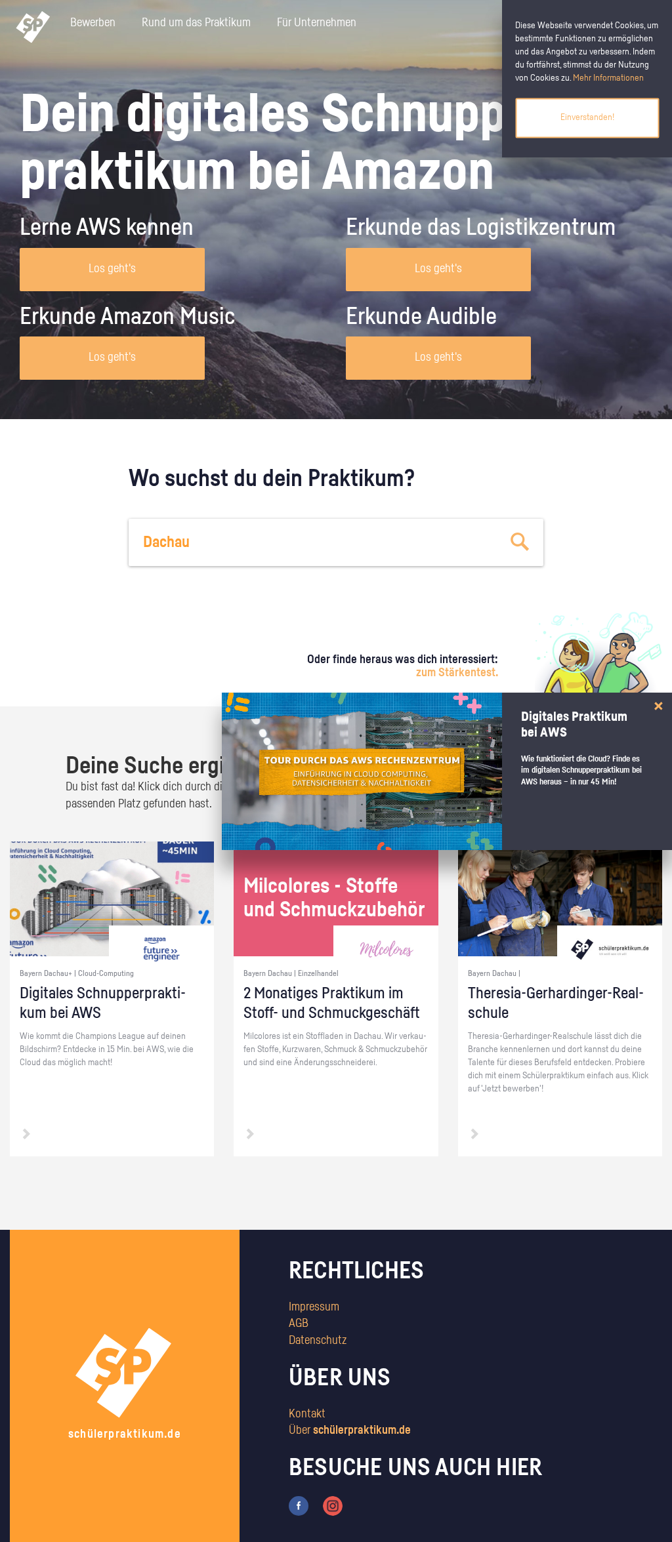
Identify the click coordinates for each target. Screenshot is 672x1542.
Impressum (314, 1307)
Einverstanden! (587, 117)
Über (350, 1430)
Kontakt (307, 1414)
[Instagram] (333, 1506)
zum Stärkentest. (457, 673)
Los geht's (112, 269)
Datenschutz (317, 1341)
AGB (298, 1323)
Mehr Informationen (608, 78)
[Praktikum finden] (519, 542)
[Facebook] (298, 1506)
